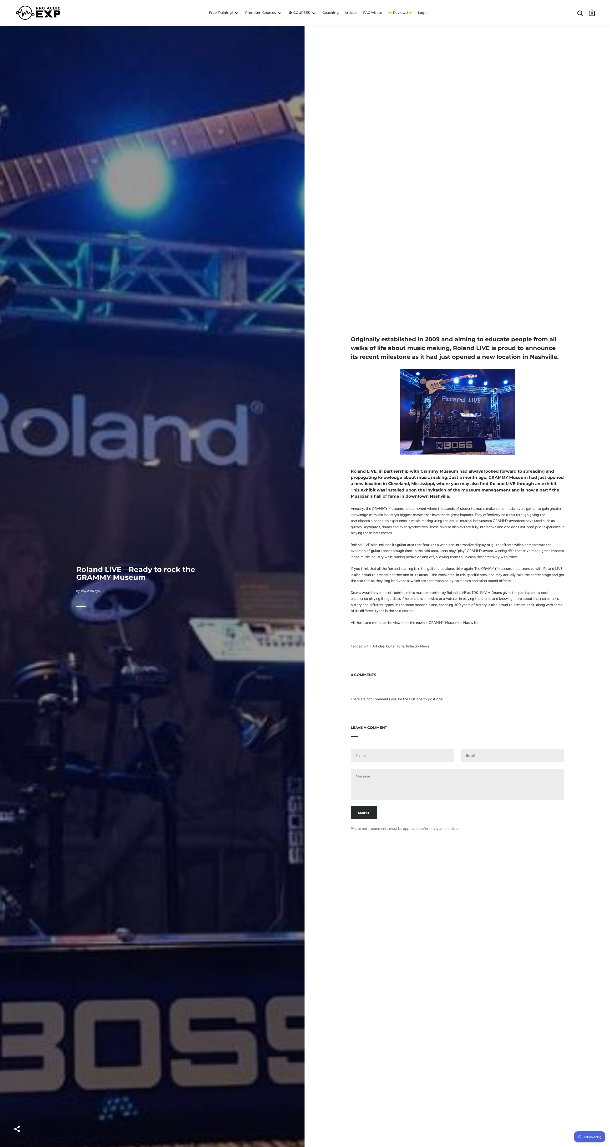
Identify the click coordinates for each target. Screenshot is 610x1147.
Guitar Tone (395, 646)
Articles (378, 646)
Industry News (417, 646)
